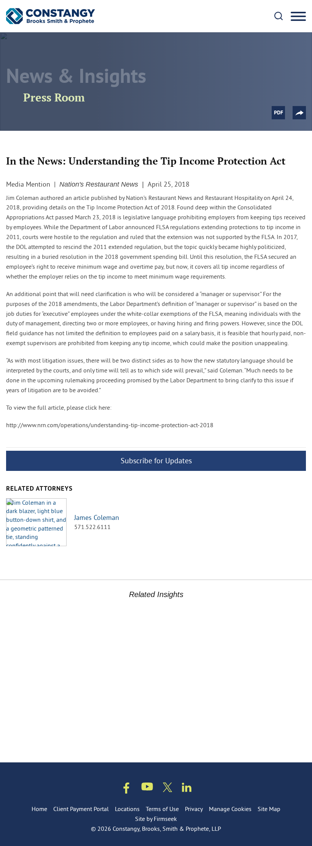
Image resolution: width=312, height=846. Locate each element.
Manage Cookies (230, 809)
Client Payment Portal (81, 809)
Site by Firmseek (156, 818)
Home (39, 809)
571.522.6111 (92, 527)
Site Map (269, 809)
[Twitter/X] (167, 789)
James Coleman (96, 517)
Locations (127, 809)
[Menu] (298, 16)
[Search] (278, 16)
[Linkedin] (186, 789)
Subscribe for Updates (156, 460)
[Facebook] (126, 789)
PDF (278, 113)
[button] (299, 112)
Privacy (194, 809)
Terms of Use (162, 809)
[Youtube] (147, 788)
